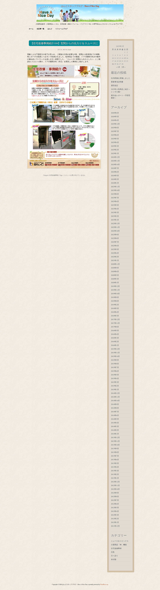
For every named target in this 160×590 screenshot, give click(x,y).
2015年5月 (115, 375)
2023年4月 (115, 209)
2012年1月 (115, 522)
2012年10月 (115, 489)
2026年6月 (115, 113)
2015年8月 (115, 363)
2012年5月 (115, 507)
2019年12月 (115, 286)
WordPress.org (104, 584)
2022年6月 (115, 245)
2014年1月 (115, 434)
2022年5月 (115, 249)
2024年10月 (115, 164)
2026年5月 (115, 116)
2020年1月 (115, 282)
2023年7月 (115, 197)
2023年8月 (115, 194)
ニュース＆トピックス (119, 541)
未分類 (113, 559)
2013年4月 (115, 467)
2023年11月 (115, 186)
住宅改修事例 (53, 175)
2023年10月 (115, 190)
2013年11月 (115, 441)
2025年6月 (115, 135)
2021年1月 (115, 260)
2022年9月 (115, 234)
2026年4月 (115, 120)
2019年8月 (115, 301)
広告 (113, 552)
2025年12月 (115, 124)
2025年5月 (115, 138)
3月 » (123, 67)
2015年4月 (115, 378)
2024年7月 (115, 168)
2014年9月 (115, 404)
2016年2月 (115, 341)
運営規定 (114, 85)
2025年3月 (115, 146)
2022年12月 (115, 223)
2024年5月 (115, 175)
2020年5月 (115, 275)
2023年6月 (115, 201)
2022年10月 (115, 231)
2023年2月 (115, 216)
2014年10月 (115, 400)
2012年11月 (115, 485)
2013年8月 (115, 452)
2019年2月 (115, 304)
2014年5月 (115, 419)
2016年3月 (115, 338)
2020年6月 (115, 271)
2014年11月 (115, 397)
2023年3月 (115, 212)
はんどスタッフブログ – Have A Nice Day (80, 6)
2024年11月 (115, 161)
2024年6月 (115, 172)
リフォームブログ (61, 29)
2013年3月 (115, 470)
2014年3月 (115, 426)
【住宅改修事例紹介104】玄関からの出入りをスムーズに (64, 43)
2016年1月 (115, 345)
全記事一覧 (40, 29)
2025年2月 (115, 150)
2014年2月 (115, 430)
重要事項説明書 (117, 82)
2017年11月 (115, 323)
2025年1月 (115, 153)
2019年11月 (115, 290)
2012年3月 (115, 515)
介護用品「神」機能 (119, 544)
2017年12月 (115, 319)
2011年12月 (115, 526)
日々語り (114, 556)
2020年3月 (115, 279)
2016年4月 (115, 334)
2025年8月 (115, 127)
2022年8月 (115, 238)
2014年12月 (115, 393)
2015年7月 (115, 367)
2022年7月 (115, 242)
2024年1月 (115, 183)
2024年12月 (115, 157)
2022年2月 (115, 257)
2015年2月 (115, 386)
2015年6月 (115, 371)
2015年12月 (115, 349)
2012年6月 (115, 504)
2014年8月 (115, 408)
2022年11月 (115, 227)
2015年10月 (115, 356)
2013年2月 (115, 474)
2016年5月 (115, 330)
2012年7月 (115, 500)
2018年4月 (115, 312)
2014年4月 (115, 423)
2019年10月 (115, 293)
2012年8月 (115, 496)
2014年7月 (115, 411)
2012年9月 (115, 493)
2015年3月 (115, 382)
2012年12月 (115, 482)
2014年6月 (115, 415)
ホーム (31, 29)
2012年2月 (115, 518)
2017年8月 (115, 327)
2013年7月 (115, 456)
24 (113, 64)
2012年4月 (115, 511)
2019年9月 (115, 297)
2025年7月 (115, 131)
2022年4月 (115, 253)
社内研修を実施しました (120, 78)
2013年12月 (115, 437)
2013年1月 (115, 478)
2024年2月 (115, 179)
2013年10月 (115, 445)
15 (125, 58)
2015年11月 (115, 352)
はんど (50, 29)
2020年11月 (115, 264)
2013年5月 (115, 463)
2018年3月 (115, 316)
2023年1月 (115, 220)
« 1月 (118, 67)
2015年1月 (115, 389)
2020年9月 (115, 268)
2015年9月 (115, 360)
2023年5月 (115, 205)
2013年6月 (115, 459)
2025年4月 (115, 142)
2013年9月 (115, 448)
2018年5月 (115, 308)
